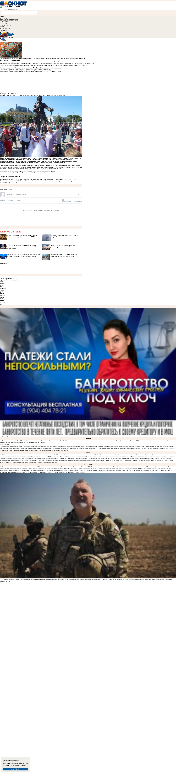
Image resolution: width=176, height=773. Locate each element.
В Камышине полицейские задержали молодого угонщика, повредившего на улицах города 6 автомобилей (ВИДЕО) (38, 468)
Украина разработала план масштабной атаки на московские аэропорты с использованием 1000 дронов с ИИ (48, 448)
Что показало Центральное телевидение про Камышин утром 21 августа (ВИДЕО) (77, 454)
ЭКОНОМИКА (4, 30)
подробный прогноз (6, 280)
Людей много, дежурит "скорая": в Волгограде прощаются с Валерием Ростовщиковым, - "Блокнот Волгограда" (58, 472)
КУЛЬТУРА (3, 18)
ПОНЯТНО (15, 769)
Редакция (3, 40)
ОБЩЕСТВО (4, 22)
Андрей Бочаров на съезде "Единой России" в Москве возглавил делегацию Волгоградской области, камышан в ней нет (33, 440)
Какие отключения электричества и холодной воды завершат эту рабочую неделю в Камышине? (63, 466)
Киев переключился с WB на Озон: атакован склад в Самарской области (20, 450)
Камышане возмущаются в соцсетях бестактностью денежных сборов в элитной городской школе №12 (32, 179)
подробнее (15, 280)
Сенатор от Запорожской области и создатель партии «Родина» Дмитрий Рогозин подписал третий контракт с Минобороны (34, 579)
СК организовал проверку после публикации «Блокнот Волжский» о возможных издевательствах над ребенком (117, 466)
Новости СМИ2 (4, 263)
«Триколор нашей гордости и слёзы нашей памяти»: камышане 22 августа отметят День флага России (57, 470)
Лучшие (10, 200)
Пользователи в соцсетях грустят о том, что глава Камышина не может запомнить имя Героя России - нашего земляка (37, 62)
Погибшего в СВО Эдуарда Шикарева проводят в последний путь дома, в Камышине (137, 458)
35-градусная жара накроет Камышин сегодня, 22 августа (56, 450)
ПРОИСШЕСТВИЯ (5, 25)
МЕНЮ (2, 16)
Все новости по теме (6, 60)
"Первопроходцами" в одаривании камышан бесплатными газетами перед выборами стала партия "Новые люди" (114, 470)
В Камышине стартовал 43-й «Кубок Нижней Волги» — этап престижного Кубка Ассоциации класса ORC (87, 458)
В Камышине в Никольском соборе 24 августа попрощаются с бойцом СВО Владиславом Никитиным (125, 454)
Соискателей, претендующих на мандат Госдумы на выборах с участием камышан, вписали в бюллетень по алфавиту (75, 460)
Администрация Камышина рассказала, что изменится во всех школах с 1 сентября (70, 446)
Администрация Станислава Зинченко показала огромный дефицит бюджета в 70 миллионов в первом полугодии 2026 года (99, 579)
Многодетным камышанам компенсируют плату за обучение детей (147, 456)
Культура (3, 94)
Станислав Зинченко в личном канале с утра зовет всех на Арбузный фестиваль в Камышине (102, 448)
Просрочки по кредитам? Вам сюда (8, 436)
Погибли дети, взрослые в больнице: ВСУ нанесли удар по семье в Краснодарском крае (25, 446)
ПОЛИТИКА (3, 23)
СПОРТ (2, 27)
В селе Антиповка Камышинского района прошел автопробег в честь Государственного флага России (119, 446)
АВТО (10, 35)
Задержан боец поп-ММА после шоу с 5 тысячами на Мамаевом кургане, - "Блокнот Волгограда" (152, 448)
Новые (2, 200)
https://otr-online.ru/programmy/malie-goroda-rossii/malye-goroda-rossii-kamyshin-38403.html (27, 172)
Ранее (18, 200)
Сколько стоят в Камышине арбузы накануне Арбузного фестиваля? (19, 466)
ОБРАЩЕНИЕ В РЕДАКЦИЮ (9, 20)
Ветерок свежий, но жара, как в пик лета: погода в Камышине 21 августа (39, 462)
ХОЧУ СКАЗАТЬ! (5, 28)
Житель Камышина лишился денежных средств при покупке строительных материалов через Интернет (28, 454)
